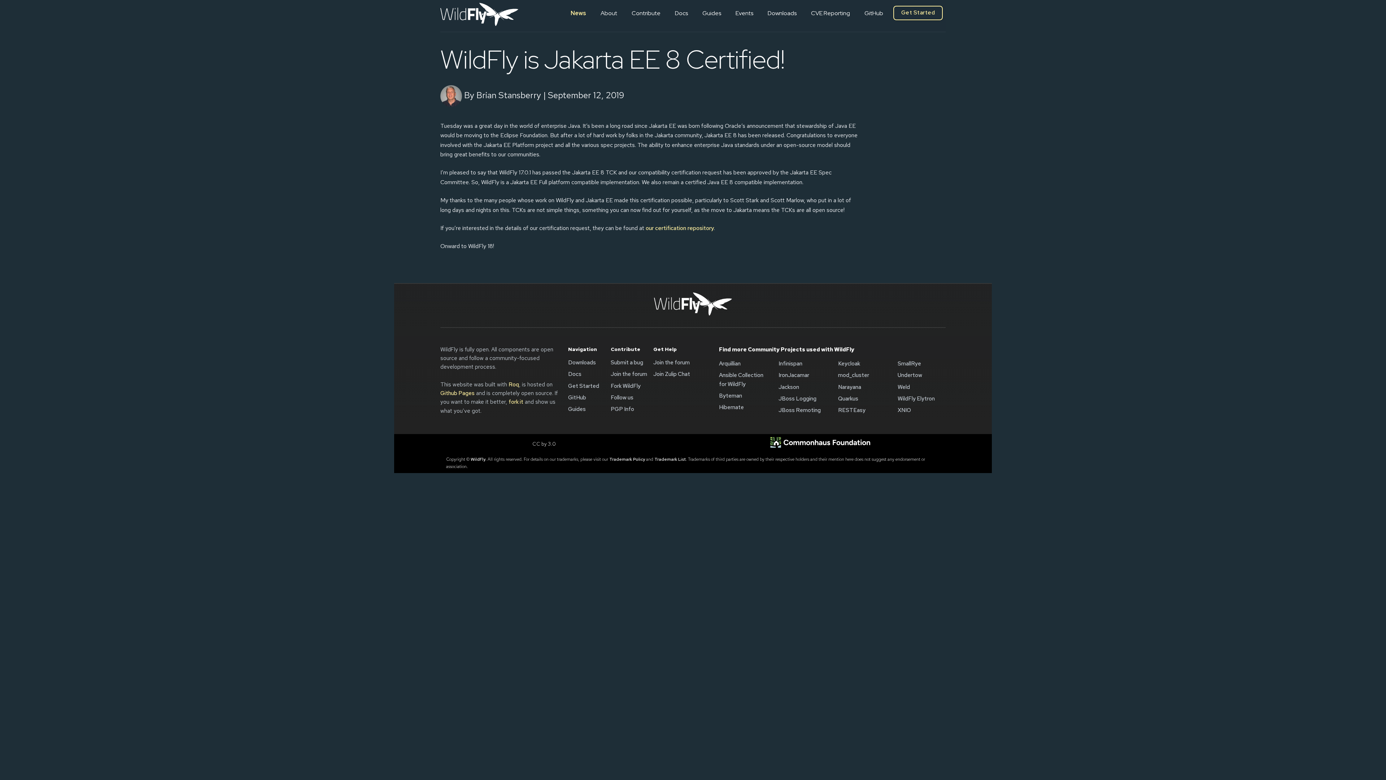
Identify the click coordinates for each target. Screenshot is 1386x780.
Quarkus (848, 398)
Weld (904, 387)
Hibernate (731, 407)
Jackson (789, 387)
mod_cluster (853, 375)
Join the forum (629, 374)
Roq (514, 384)
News (578, 13)
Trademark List (670, 459)
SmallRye (909, 363)
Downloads (782, 13)
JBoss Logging (797, 398)
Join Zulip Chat (671, 374)
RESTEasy (852, 410)
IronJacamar (794, 375)
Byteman (730, 395)
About (609, 13)
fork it (516, 402)
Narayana (849, 387)
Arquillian (730, 363)
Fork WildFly (626, 386)
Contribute (646, 13)
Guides (711, 13)
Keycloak (849, 363)
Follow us (622, 397)
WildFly (478, 459)
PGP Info (622, 409)
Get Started (918, 12)
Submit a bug (627, 362)
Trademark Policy (627, 459)
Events (744, 13)
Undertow (910, 375)
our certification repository (680, 228)
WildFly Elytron (916, 398)
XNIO (904, 410)
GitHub (873, 13)
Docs (681, 13)
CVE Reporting (830, 13)
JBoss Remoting (800, 410)
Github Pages (457, 393)
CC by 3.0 (544, 444)
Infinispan (790, 363)
